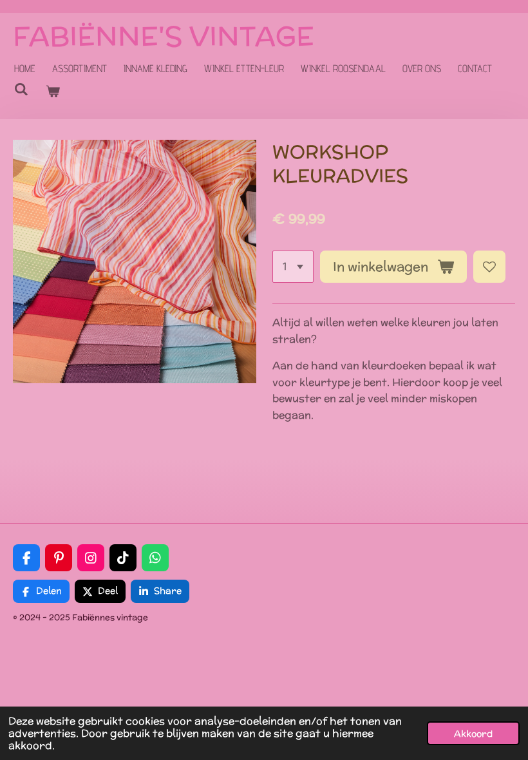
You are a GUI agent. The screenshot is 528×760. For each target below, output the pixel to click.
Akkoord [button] (473, 733)
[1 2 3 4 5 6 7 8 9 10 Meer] (293, 267)
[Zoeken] (21, 89)
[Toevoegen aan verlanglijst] (489, 267)
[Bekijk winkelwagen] (52, 91)
